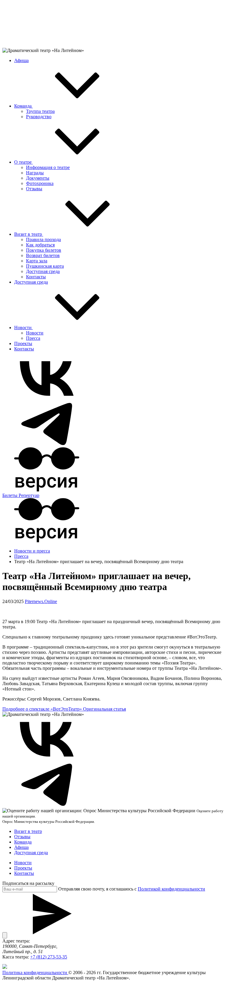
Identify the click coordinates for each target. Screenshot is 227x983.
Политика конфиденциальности (35, 972)
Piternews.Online (41, 601)
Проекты (23, 343)
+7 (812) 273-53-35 (48, 956)
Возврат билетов (43, 255)
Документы (37, 178)
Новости (23, 327)
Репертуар (29, 495)
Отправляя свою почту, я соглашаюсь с (131, 888)
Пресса (33, 338)
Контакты (36, 276)
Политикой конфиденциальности (171, 888)
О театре (23, 162)
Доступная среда (43, 271)
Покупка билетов (43, 250)
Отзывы (34, 188)
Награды (35, 172)
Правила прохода (43, 239)
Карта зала (36, 260)
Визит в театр (28, 234)
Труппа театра (40, 111)
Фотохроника (39, 183)
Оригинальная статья (104, 708)
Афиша (21, 60)
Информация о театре (48, 167)
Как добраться (40, 244)
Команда (23, 105)
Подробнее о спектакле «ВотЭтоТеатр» (42, 708)
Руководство (38, 116)
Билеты (10, 495)
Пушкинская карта (45, 266)
